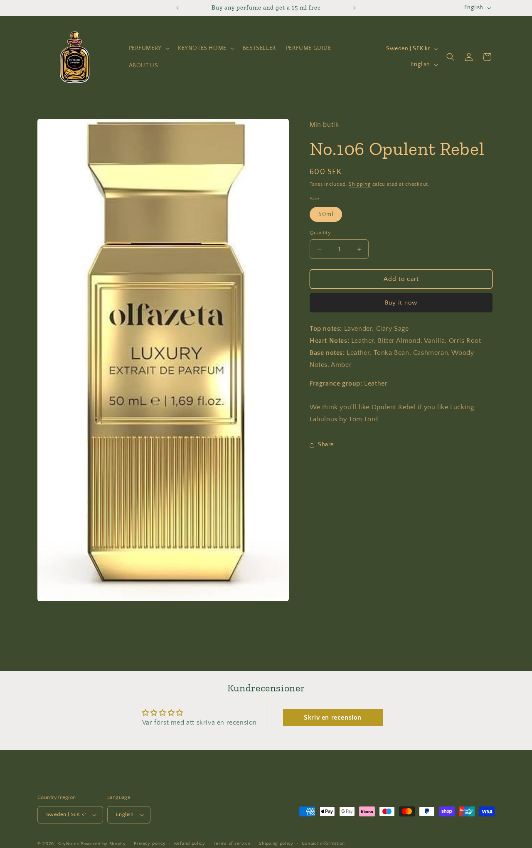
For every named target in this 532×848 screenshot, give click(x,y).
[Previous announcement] (177, 8)
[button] (148, 48)
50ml (325, 214)
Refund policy (189, 843)
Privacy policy (150, 843)
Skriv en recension (333, 717)
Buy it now (401, 302)
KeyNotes (68, 843)
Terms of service (232, 843)
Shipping (360, 184)
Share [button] (326, 444)
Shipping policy (276, 843)
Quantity (320, 233)
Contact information (323, 843)
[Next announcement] (354, 8)
